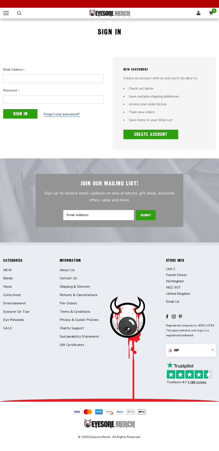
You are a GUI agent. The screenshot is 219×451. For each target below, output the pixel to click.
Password (11, 90)
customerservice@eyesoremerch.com (191, 302)
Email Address (13, 70)
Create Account (150, 134)
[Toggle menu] (6, 13)
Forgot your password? (62, 114)
